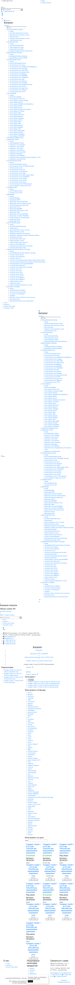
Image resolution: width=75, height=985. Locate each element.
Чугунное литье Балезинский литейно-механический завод (27, 260)
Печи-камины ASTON (16, 120)
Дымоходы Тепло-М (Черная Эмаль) (20, 203)
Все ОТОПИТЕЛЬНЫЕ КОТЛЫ (18, 164)
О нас (5, 302)
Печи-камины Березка (16, 116)
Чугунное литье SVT (16, 269)
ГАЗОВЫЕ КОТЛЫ (12, 187)
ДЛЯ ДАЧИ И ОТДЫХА (13, 286)
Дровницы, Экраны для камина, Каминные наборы (24, 235)
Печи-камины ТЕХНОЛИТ (17, 136)
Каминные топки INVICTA (17, 150)
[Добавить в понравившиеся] (36, 880)
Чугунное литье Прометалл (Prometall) (21, 267)
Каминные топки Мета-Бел (18, 159)
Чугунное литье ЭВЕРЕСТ (17, 278)
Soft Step (30, 779)
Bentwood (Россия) (33, 777)
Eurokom (30, 801)
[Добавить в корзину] (30, 880)
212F (29, 809)
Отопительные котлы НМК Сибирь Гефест (22, 175)
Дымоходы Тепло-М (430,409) (18, 201)
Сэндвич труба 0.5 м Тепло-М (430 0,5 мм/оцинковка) (44, 683)
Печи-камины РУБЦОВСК (17, 134)
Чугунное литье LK (15, 258)
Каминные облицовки (16, 153)
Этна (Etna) (31, 701)
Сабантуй (30, 763)
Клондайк (30, 714)
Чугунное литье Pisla (16, 270)
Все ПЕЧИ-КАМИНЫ (15, 97)
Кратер (30, 824)
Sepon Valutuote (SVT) (34, 760)
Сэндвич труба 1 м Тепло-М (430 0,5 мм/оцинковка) (43, 687)
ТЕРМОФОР (31, 710)
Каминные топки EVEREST (17, 145)
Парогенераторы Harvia (17, 47)
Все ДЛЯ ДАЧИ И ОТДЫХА (17, 290)
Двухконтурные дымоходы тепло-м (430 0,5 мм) (39, 657)
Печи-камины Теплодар (17, 118)
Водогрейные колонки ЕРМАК (18, 58)
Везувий (30, 694)
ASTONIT (30, 829)
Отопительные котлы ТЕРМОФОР (19, 176)
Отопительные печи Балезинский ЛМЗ (21, 84)
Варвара (30, 705)
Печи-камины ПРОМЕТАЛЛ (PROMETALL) (22, 104)
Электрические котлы (16, 168)
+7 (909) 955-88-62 (10, 643)
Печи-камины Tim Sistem (17, 111)
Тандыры (12, 295)
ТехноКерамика (32, 728)
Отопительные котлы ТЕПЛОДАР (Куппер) (22, 166)
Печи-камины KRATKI (16, 106)
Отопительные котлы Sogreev (18, 178)
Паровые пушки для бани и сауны (20, 38)
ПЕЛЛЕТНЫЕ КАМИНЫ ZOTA (15, 137)
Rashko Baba (31, 806)
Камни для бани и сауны (17, 240)
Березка (30, 703)
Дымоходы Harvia (15, 219)
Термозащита (14, 228)
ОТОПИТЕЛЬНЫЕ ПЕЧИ (14, 59)
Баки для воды (14, 36)
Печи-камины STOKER (16, 132)
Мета (29, 715)
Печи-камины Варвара (16, 127)
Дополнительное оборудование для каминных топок (25, 157)
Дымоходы (39, 650)
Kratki (29, 733)
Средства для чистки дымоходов (20, 217)
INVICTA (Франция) (33, 792)
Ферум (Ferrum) (32, 712)
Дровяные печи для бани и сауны (19, 35)
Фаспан (30, 756)
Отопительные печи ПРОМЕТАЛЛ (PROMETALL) (23, 67)
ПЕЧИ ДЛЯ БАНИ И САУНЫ (15, 29)
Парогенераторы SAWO (16, 49)
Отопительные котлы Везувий (18, 171)
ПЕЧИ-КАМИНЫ (11, 93)
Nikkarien (30, 776)
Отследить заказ (9, 308)
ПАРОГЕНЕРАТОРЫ (12, 42)
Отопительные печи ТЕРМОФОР (19, 77)
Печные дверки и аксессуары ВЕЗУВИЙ (21, 263)
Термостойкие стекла (16, 281)
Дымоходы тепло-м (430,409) (39, 653)
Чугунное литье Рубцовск (17, 256)
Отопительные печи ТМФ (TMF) (19, 70)
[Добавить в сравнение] (33, 880)
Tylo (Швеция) (32, 772)
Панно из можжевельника (17, 244)
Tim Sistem (31, 723)
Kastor (29, 788)
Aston (29, 742)
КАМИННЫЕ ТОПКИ (12, 139)
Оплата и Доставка (9, 306)
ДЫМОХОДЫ (10, 194)
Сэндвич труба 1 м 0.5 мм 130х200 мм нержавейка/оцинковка (66, 848)
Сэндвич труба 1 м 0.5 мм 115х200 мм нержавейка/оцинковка (33, 848)
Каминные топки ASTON (17, 146)
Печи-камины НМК (15, 121)
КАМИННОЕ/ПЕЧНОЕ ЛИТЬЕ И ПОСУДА (18, 249)
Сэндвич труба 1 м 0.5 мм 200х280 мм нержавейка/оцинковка (33, 927)
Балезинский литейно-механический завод (40, 797)
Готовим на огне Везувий (17, 293)
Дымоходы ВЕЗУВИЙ (16, 208)
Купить (33, 877)
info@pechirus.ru (8, 638)
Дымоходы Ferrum (15, 207)
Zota (29, 735)
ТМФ (29, 699)
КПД (29, 746)
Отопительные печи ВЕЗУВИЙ (18, 75)
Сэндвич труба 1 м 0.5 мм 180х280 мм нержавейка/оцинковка (66, 888)
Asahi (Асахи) (32, 753)
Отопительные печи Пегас (17, 65)
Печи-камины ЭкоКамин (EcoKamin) (20, 109)
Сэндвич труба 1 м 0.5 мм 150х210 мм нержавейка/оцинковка (50, 888)
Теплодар (30, 698)
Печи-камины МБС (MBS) (17, 130)
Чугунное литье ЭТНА (16, 272)
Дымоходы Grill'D (15, 221)
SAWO (29, 808)
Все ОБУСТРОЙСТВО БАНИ (18, 226)
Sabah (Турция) (32, 825)
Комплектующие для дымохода (19, 205)
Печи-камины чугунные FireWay (19, 100)
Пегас (29, 738)
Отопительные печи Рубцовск (18, 90)
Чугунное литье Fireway (17, 254)
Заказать (8, 611)
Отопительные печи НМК (17, 79)
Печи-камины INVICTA (16, 102)
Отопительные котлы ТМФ (17, 173)
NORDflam (31, 790)
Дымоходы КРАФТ (15, 200)
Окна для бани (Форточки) (17, 239)
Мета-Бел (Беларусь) (34, 818)
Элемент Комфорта (33, 765)
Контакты (7, 304)
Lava (29, 781)
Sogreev (30, 747)
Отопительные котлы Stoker (18, 182)
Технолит (30, 740)
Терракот (30, 783)
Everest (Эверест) (33, 744)
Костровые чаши (15, 299)
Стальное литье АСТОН (17, 276)
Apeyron (30, 831)
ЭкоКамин (31, 719)
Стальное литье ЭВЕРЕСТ (17, 279)
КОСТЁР (30, 827)
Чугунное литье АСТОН (16, 274)
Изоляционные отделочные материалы (21, 246)
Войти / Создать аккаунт (7, 615)
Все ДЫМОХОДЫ (15, 198)
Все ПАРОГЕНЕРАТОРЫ (16, 45)
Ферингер (31, 811)
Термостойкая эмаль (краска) (18, 242)
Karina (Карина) (32, 785)
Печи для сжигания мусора (18, 292)
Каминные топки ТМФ (16, 148)
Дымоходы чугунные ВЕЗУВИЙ (19, 214)
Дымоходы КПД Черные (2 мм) (19, 210)
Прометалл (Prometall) (34, 708)
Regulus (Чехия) (32, 813)
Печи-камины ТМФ (15, 123)
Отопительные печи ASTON (18, 86)
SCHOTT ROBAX (32, 802)
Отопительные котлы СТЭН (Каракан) (21, 184)
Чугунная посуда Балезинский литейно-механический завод (27, 262)
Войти (43, 1)
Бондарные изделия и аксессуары (20, 233)
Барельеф (31, 799)
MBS (29, 749)
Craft (29, 815)
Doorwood (31, 696)
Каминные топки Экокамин (18, 152)
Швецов (30, 822)
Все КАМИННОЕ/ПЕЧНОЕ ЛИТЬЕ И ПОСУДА (22, 253)
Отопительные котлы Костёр (18, 180)
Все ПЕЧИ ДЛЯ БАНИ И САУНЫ (19, 33)
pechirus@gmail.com (10, 636)
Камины (32, 968)
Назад (11, 31)
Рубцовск (30, 730)
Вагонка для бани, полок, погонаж (20, 230)
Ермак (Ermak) (32, 770)
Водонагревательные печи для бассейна (21, 301)
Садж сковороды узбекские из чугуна (21, 285)
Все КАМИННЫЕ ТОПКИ (17, 143)
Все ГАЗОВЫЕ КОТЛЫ (16, 191)
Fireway (30, 724)
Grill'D (29, 832)
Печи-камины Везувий (16, 125)
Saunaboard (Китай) (33, 820)
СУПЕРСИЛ (31, 754)
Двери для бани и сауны (17, 231)
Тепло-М (30, 767)
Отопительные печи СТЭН (17, 91)
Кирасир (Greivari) (33, 707)
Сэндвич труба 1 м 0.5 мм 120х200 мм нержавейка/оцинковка (50, 848)
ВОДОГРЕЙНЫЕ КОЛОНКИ (14, 52)
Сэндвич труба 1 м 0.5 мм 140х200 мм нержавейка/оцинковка (33, 888)
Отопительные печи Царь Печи (19, 88)
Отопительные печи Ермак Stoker (19, 72)
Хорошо (30, 981)
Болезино (30, 731)
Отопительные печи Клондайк (18, 82)
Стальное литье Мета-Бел (17, 265)
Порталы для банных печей (18, 247)
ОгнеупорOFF (32, 795)
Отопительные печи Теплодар (18, 68)
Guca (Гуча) (31, 726)
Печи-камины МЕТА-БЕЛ (17, 114)
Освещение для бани (16, 237)
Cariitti (30, 769)
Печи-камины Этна (15, 129)
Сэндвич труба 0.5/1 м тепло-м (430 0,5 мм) (39, 660)
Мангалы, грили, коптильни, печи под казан (22, 297)
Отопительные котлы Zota (17, 169)
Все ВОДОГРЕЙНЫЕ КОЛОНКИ (18, 56)
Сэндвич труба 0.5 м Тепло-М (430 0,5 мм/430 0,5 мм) (44, 681)
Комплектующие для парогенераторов (21, 51)
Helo (29, 774)
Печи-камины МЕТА (15, 113)
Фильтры (28, 667)
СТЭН (29, 737)
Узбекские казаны (15, 283)
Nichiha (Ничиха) (33, 751)
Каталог (8, 20)
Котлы (31, 972)
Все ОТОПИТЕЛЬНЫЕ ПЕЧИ (18, 63)
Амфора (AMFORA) (33, 793)
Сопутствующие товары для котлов (20, 185)
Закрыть (6, 25)
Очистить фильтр (31, 674)
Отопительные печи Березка (18, 81)
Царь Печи (31, 786)
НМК (29, 721)
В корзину (3, 611)
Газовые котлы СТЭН (16, 192)
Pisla (29, 762)
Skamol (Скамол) (33, 758)
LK (28, 717)
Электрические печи (16, 40)
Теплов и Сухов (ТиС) (34, 804)
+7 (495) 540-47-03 (8, 11)
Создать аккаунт (46, 2)
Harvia (29, 692)
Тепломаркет (32, 817)
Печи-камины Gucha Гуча (17, 98)
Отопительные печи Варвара (18, 74)
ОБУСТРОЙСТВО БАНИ (13, 223)
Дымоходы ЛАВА (15, 212)
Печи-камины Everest (16, 107)
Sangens (30, 834)
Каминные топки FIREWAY (17, 155)
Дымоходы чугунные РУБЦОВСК (19, 215)
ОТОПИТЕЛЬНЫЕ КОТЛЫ (14, 161)
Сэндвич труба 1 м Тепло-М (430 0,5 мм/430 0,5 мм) (43, 685)
